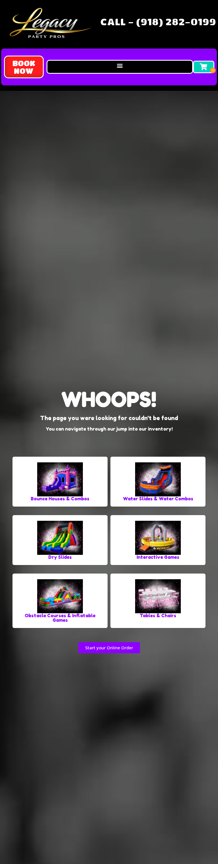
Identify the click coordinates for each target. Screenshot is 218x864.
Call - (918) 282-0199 (158, 21)
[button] (24, 67)
